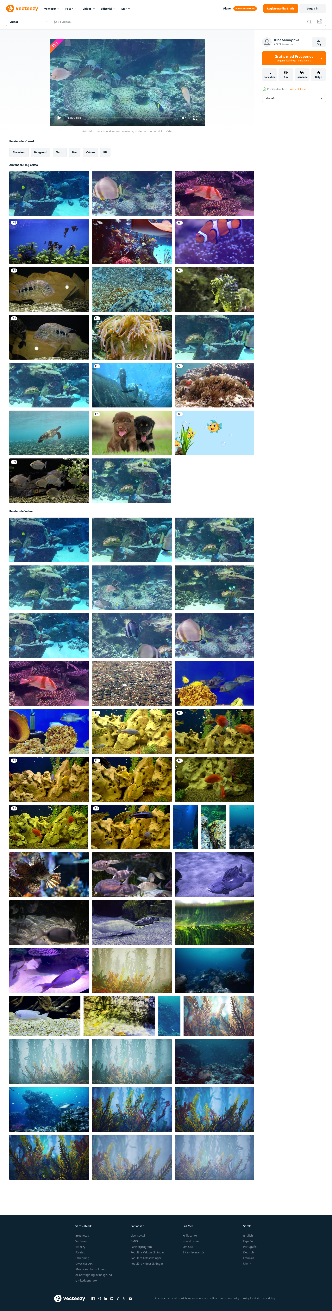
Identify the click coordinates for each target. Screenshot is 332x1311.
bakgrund (40, 152)
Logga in (312, 8)
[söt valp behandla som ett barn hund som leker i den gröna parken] (132, 433)
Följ (319, 44)
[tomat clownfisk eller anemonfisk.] (214, 385)
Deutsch (248, 1252)
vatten (90, 152)
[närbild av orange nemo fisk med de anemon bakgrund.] (214, 241)
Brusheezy (82, 1235)
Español (248, 1241)
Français (248, 1258)
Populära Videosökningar (147, 1263)
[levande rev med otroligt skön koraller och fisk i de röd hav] (169, 1016)
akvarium (19, 152)
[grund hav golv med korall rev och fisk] (241, 827)
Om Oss (188, 1247)
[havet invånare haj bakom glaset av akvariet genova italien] (132, 385)
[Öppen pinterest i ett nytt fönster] (111, 1298)
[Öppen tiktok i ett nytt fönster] (117, 1298)
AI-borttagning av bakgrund (93, 1275)
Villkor (213, 1298)
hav (74, 152)
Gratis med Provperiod (294, 58)
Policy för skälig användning (259, 1298)
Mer (124, 8)
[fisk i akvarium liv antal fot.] (214, 683)
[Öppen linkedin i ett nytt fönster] (105, 1298)
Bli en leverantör (193, 1252)
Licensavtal (138, 1235)
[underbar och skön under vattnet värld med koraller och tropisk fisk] (49, 1109)
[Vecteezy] (22, 8)
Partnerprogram (141, 1247)
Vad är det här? (298, 89)
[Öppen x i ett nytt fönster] (124, 1298)
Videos (87, 8)
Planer (227, 8)
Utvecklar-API (84, 1263)
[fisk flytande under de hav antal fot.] (132, 683)
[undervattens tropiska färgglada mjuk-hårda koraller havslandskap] (132, 970)
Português (250, 1247)
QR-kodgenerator (86, 1280)
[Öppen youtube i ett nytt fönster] (130, 1298)
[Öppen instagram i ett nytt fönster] (99, 1298)
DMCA (135, 1241)
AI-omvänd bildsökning (90, 1269)
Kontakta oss (191, 1241)
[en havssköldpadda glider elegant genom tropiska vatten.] (132, 289)
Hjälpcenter (190, 1235)
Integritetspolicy (229, 1298)
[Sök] (309, 21)
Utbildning (82, 1258)
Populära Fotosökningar (146, 1258)
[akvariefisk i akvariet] (49, 241)
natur (60, 152)
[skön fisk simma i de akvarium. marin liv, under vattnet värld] (49, 193)
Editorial (106, 8)
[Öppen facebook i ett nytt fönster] (93, 1298)
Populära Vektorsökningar (147, 1252)
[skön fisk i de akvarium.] (132, 241)
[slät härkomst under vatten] (214, 922)
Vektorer (50, 8)
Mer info (270, 98)
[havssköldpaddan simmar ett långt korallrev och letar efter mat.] (49, 433)
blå (105, 152)
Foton (69, 8)
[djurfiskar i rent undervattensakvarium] (49, 874)
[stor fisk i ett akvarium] (49, 289)
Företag (80, 1252)
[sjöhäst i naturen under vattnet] (214, 289)
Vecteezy (81, 1241)
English (248, 1235)
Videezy (80, 1247)
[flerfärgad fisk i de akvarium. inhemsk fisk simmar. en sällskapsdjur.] (132, 731)
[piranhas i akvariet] (49, 480)
